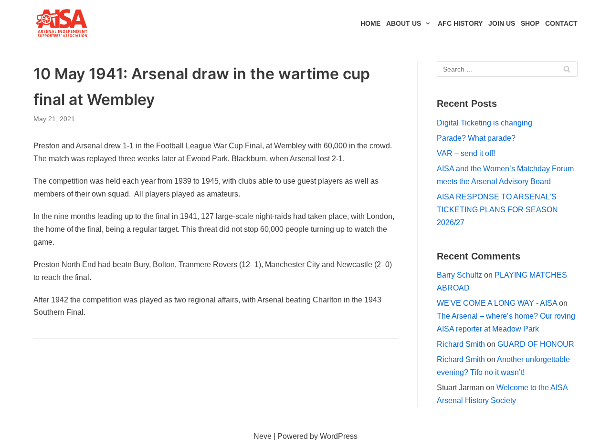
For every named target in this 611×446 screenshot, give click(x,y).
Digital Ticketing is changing (484, 123)
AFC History (460, 23)
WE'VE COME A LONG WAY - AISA (497, 303)
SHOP (530, 23)
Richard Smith (461, 344)
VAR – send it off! (466, 153)
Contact (561, 23)
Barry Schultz (459, 275)
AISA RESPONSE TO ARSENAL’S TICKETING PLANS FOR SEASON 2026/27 (497, 210)
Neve (262, 436)
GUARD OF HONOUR (535, 344)
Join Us (501, 23)
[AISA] (62, 23)
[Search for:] (507, 69)
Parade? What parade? (476, 138)
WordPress (339, 436)
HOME (370, 23)
